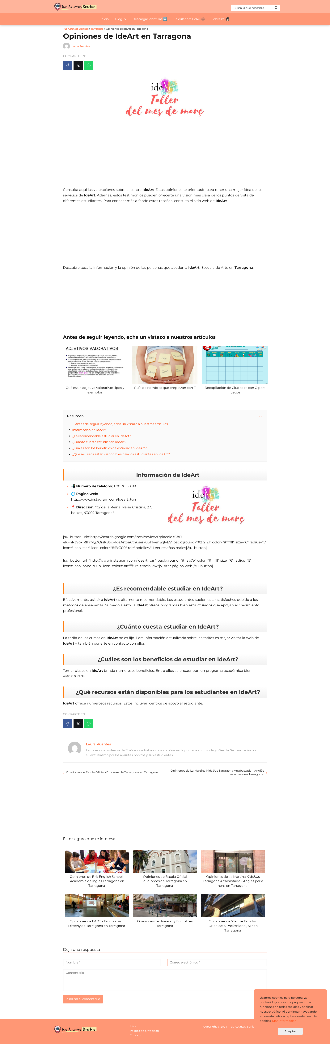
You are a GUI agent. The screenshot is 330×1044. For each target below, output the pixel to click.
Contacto (136, 1035)
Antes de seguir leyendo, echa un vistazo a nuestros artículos (121, 424)
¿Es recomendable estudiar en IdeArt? (101, 436)
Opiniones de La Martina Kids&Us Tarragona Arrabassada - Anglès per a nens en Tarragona (217, 772)
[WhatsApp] (88, 65)
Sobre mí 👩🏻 (220, 19)
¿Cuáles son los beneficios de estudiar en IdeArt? (109, 448)
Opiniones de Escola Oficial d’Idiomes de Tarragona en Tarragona (112, 772)
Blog (118, 19)
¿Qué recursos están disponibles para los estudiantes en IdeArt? (121, 454)
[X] (78, 65)
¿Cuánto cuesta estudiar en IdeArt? (99, 442)
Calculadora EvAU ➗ (189, 19)
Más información (284, 1021)
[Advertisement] (165, 152)
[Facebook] (67, 65)
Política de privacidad (144, 1031)
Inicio (104, 19)
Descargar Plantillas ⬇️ (150, 19)
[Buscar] (276, 8)
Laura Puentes (81, 46)
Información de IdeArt (89, 430)
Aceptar (290, 1031)
